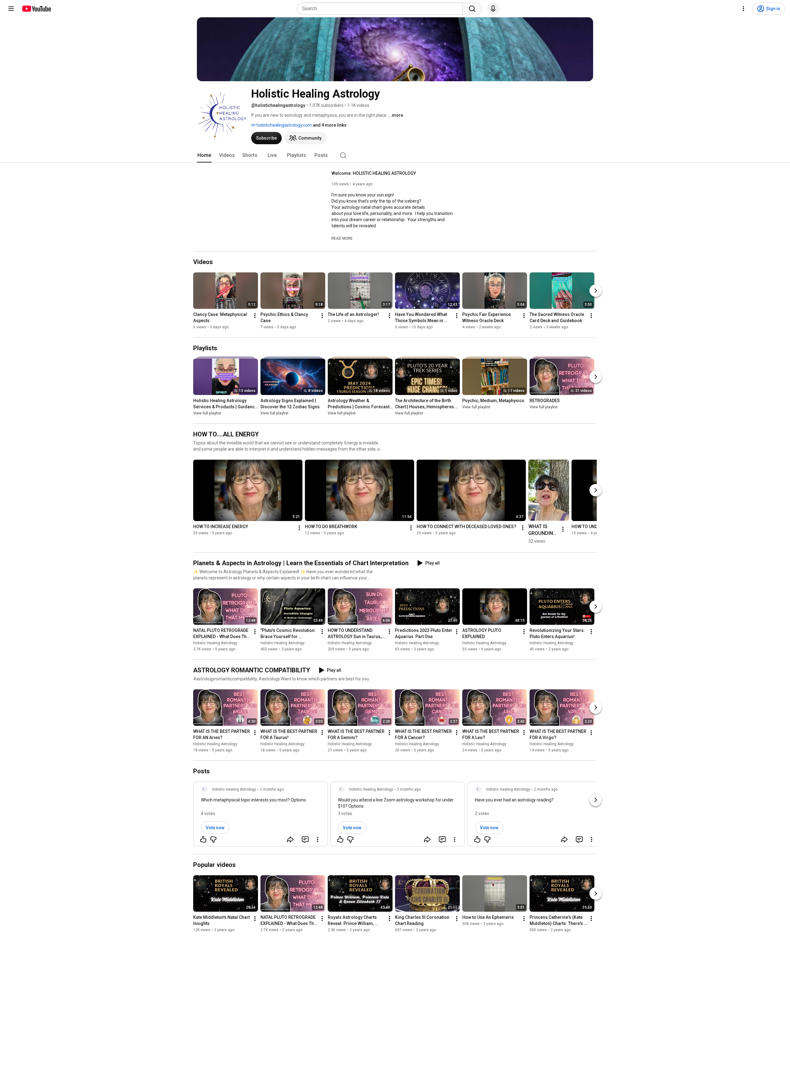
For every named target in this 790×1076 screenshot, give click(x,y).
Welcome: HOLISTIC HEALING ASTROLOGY (373, 173)
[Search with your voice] (493, 8)
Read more (342, 238)
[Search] (472, 8)
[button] (342, 238)
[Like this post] (203, 839)
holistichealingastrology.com (284, 125)
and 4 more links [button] (330, 125)
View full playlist (207, 413)
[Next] (595, 290)
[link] (260, 816)
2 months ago (272, 789)
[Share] (290, 839)
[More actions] (255, 315)
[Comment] (305, 839)
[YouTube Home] (36, 8)
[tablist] (395, 155)
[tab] (204, 155)
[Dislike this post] (213, 839)
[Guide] (11, 8)
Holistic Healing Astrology (215, 643)
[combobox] (381, 8)
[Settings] (743, 8)
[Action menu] (317, 839)
